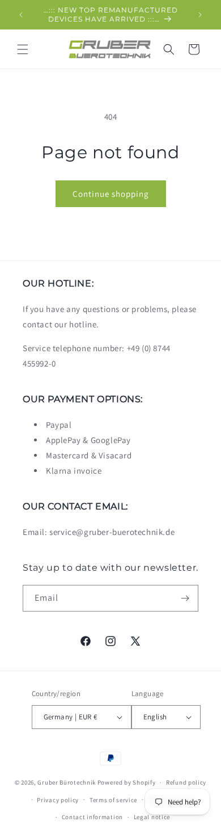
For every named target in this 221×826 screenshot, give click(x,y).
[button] (22, 49)
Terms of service (113, 800)
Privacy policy (58, 800)
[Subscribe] (185, 598)
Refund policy (186, 782)
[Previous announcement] (20, 14)
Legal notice (152, 817)
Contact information (92, 817)
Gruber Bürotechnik (66, 782)
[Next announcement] (200, 14)
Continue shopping (111, 193)
